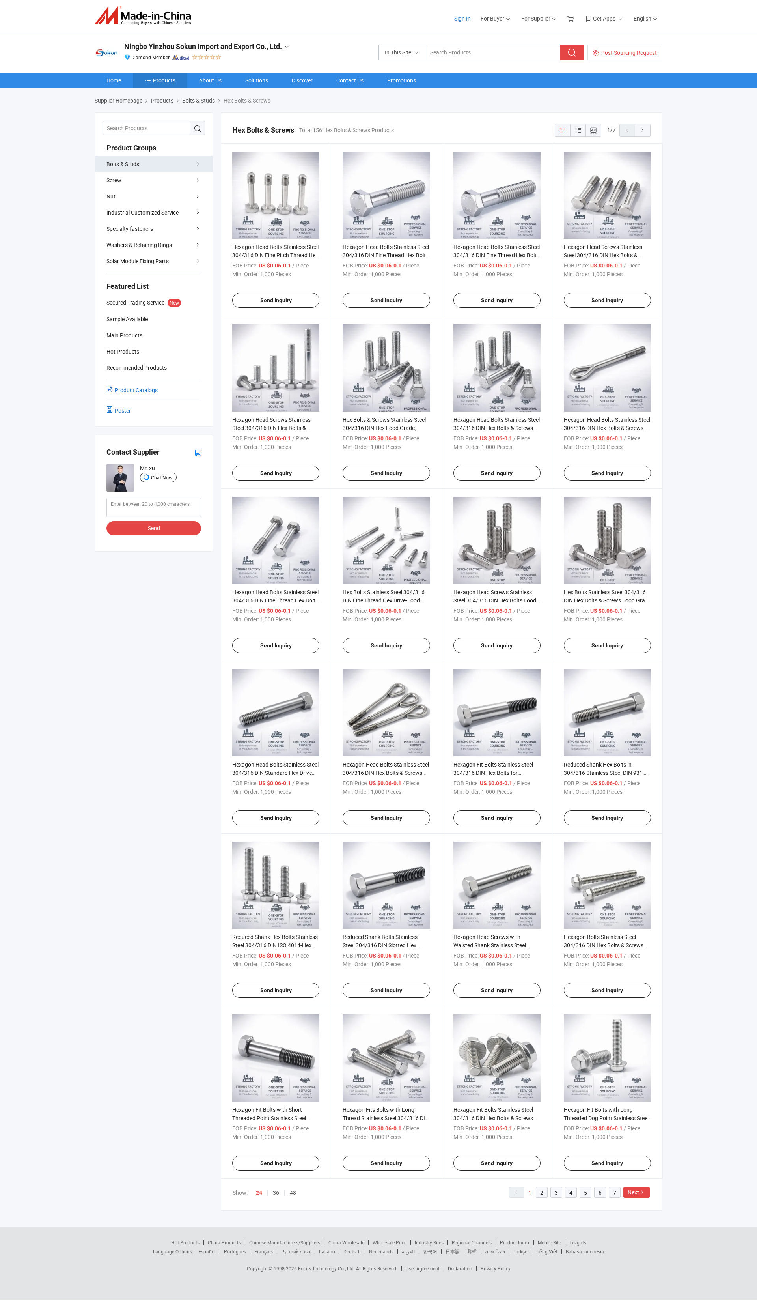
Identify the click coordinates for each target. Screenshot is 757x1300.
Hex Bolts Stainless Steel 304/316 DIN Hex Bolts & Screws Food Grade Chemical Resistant (607, 600)
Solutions (256, 80)
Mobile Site (549, 1242)
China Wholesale (346, 1242)
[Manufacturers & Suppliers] (145, 15)
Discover (302, 80)
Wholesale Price (389, 1242)
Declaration (460, 1268)
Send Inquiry (276, 300)
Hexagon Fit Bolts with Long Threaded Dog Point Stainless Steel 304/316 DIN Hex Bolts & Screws (606, 1118)
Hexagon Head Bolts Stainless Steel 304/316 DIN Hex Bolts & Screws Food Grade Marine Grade (607, 428)
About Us (210, 80)
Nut (111, 196)
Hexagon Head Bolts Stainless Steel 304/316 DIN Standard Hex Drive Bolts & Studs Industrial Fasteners (275, 773)
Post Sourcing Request (629, 52)
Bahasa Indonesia (585, 1251)
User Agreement (423, 1268)
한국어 (430, 1251)
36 (276, 1192)
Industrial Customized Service (142, 212)
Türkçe (520, 1251)
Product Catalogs (136, 390)
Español (207, 1251)
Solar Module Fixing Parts (137, 261)
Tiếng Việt (546, 1251)
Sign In (462, 18)
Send (154, 528)
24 (259, 1193)
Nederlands (381, 1251)
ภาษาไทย (495, 1251)
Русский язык (296, 1251)
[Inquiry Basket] (571, 18)
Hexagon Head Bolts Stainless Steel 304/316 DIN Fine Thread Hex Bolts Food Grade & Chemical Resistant (386, 255)
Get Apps (604, 18)
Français (263, 1251)
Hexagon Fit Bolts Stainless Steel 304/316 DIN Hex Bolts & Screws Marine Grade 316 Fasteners (493, 1118)
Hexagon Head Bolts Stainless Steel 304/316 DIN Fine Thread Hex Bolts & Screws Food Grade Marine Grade (275, 600)
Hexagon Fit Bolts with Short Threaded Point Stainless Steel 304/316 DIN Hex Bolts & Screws (272, 1118)
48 (293, 1192)
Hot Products (185, 1242)
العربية (408, 1251)
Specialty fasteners (129, 228)
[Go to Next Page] (642, 130)
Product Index (515, 1242)
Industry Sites (429, 1242)
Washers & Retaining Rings (139, 245)
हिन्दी (472, 1251)
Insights (577, 1242)
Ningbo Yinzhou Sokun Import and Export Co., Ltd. (203, 46)
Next (633, 1192)
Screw (113, 180)
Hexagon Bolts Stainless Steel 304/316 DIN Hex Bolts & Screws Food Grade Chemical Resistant (603, 945)
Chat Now (161, 477)
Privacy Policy (496, 1268)
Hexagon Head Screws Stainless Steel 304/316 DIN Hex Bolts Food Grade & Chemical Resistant (494, 600)
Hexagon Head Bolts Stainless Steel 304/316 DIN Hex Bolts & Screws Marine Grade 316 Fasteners (386, 773)
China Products (224, 1242)
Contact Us (350, 80)
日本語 (453, 1251)
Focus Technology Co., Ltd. (327, 1268)
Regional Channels (472, 1242)
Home (113, 80)
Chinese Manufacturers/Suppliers (284, 1242)
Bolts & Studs (122, 164)
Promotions (401, 80)
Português (235, 1251)
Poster (123, 410)
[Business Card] (198, 452)
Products (164, 80)
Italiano (327, 1251)
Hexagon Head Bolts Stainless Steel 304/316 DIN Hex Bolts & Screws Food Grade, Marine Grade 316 (496, 428)
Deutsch (352, 1251)
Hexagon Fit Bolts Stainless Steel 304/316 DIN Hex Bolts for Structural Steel (493, 773)
